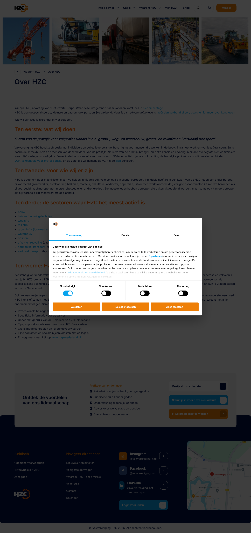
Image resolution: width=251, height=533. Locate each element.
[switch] (106, 293)
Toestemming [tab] (74, 235)
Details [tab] (125, 235)
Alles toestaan (174, 306)
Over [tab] (177, 235)
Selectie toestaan (125, 306)
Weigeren (76, 306)
